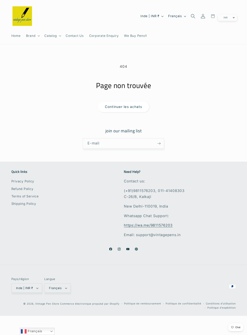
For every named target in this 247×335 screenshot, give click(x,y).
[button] (32, 35)
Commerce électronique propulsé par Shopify (90, 303)
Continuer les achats (123, 107)
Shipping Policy (23, 204)
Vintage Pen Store (47, 303)
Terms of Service (25, 196)
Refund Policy (22, 189)
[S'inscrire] (159, 143)
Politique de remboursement (142, 303)
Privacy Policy (22, 181)
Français (34, 331)
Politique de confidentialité (183, 303)
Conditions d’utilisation (221, 303)
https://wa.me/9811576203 (148, 225)
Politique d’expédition (221, 307)
